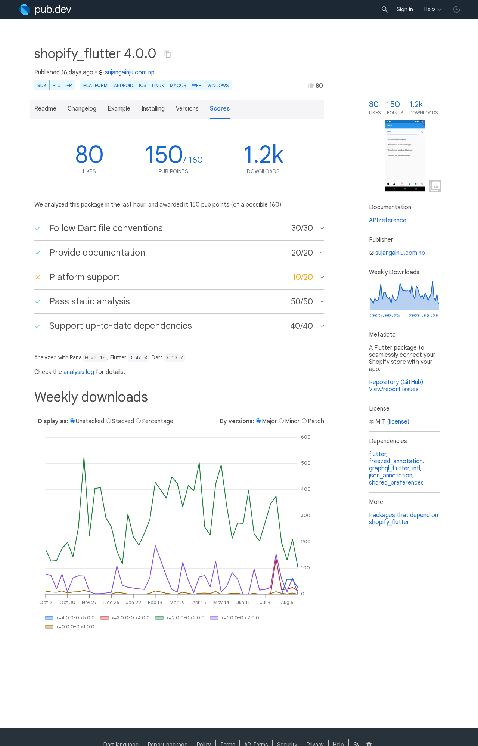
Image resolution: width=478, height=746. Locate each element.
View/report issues (394, 389)
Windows (218, 85)
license (398, 421)
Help (429, 9)
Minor (292, 421)
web (196, 85)
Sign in (405, 9)
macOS (178, 85)
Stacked (123, 421)
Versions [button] (187, 108)
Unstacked (90, 421)
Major (269, 421)
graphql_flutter (389, 468)
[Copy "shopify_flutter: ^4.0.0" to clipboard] (167, 54)
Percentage (157, 421)
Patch (316, 421)
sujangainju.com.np (130, 72)
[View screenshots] (405, 156)
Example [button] (119, 108)
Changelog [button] (82, 108)
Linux (158, 85)
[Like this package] (310, 85)
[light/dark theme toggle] (456, 9)
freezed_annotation (396, 461)
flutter (377, 454)
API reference (387, 220)
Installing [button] (153, 108)
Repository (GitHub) (396, 382)
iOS (142, 85)
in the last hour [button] (125, 204)
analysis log (78, 372)
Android (123, 85)
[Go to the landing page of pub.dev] (45, 9)
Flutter (62, 85)
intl (416, 468)
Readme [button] (45, 108)
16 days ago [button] (77, 72)
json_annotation (390, 475)
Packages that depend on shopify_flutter (403, 518)
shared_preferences (396, 482)
